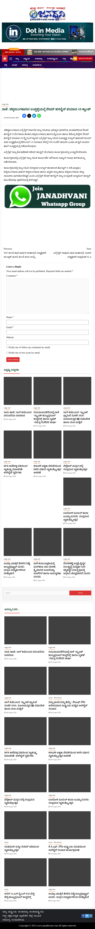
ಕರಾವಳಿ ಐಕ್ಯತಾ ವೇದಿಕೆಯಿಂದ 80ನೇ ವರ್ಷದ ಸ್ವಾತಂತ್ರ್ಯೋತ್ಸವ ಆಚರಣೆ (47, 469)
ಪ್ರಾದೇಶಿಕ (23, 915)
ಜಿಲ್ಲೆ (5, 65)
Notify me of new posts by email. (24, 352)
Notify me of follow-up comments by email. (29, 347)
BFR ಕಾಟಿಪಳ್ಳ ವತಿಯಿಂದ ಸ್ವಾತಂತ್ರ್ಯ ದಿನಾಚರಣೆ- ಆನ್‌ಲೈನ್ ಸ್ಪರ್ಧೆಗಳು (15, 469)
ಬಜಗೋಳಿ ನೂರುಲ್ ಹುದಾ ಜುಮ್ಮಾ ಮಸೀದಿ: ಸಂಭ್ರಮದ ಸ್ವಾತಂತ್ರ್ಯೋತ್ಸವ (76, 516)
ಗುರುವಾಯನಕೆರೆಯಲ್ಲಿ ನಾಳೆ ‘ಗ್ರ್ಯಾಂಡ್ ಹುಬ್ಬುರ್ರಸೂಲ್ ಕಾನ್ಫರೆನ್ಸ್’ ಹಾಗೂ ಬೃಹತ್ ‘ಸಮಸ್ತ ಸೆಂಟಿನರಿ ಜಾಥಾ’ (66, 655)
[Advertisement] (47, 82)
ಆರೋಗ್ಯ (25, 65)
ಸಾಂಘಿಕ (14, 65)
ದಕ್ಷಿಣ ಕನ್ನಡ (13, 915)
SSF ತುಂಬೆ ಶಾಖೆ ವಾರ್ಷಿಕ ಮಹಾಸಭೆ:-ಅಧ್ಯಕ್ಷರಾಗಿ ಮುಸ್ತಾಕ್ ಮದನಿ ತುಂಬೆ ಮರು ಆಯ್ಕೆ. (25, 252)
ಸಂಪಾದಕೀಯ (37, 65)
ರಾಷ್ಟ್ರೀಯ (27, 59)
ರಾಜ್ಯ (17, 59)
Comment (12, 275)
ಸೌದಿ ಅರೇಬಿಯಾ (58, 697)
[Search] (70, 58)
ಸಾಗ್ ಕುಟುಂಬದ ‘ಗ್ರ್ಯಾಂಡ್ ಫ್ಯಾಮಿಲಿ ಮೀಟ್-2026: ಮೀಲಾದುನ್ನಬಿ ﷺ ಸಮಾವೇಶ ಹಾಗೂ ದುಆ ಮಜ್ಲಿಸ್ (24, 705)
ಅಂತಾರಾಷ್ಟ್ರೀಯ (52, 59)
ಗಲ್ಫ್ (64, 59)
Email (10, 327)
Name (10, 317)
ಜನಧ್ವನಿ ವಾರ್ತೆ (5, 104)
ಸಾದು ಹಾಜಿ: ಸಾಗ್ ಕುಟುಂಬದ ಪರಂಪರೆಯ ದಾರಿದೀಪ (51, 52)
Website (10, 337)
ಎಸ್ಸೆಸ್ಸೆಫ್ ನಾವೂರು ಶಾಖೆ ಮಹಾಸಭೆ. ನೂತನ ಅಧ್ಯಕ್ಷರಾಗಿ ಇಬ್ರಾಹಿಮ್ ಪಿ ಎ (72, 252)
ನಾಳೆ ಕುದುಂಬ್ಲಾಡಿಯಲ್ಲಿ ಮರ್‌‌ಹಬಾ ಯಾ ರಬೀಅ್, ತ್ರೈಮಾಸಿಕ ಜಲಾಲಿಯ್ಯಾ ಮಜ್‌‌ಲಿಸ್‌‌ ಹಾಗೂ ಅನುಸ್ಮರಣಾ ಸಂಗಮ (47, 570)
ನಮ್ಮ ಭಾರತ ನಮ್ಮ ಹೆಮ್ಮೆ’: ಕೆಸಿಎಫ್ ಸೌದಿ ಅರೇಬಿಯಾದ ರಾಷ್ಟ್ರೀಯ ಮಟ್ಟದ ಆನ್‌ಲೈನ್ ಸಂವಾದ (67, 705)
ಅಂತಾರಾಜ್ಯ (38, 59)
